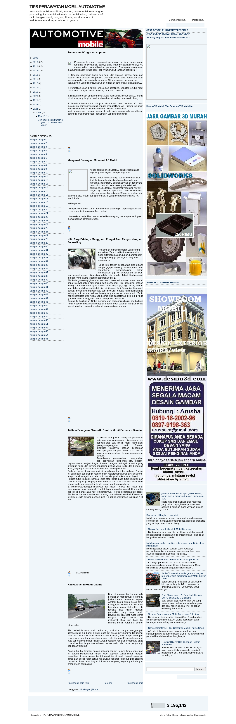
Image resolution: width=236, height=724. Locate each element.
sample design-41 (39, 287)
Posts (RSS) (198, 20)
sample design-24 (39, 224)
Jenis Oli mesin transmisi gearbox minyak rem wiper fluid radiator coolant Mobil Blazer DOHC (184, 576)
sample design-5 (38, 154)
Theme (175, 715)
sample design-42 (39, 290)
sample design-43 (39, 294)
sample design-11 (39, 176)
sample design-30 (39, 246)
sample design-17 (39, 198)
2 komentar (82, 573)
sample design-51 (39, 324)
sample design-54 (39, 335)
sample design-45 (39, 302)
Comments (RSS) (177, 20)
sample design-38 (39, 276)
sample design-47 (39, 309)
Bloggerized (185, 715)
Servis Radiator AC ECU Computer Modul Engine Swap (176, 628)
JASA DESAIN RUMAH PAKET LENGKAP (168, 34)
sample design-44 (39, 298)
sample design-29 (39, 243)
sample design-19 (39, 206)
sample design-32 (39, 254)
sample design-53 (39, 331)
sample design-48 (39, 313)
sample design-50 (39, 320)
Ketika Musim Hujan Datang (85, 584)
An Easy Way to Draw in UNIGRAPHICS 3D (168, 37)
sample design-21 (39, 213)
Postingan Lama (135, 683)
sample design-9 (38, 169)
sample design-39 (39, 279)
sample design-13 (39, 183)
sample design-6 (38, 158)
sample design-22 (39, 217)
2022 (36, 104)
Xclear (168, 715)
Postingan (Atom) (89, 689)
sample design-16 (39, 195)
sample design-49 (39, 316)
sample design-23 (39, 220)
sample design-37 (39, 272)
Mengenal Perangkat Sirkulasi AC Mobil (92, 160)
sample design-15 (39, 191)
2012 (36, 70)
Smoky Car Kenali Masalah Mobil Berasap (169, 529)
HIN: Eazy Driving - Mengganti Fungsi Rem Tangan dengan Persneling (105, 241)
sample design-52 (39, 327)
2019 (36, 92)
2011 (36, 66)
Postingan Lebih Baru (78, 683)
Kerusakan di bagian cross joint (162, 515)
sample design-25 (39, 228)
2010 (36, 62)
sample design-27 (39, 235)
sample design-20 (39, 209)
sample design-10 (39, 172)
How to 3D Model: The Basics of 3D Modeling (169, 106)
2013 (36, 75)
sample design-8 (38, 165)
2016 (36, 83)
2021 (36, 100)
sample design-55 (39, 338)
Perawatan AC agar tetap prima (87, 52)
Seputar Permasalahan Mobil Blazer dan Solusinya (173, 614)
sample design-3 (38, 147)
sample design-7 (38, 161)
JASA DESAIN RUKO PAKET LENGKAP (167, 30)
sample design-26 (39, 231)
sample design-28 (39, 239)
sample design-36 (39, 268)
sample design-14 (39, 187)
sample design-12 (39, 180)
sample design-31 (39, 250)
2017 (36, 87)
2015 (36, 79)
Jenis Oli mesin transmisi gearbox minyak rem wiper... (50, 122)
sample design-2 (38, 143)
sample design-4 (38, 150)
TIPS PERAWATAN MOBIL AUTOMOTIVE (67, 6)
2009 (36, 58)
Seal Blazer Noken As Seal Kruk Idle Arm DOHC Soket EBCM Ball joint (182, 596)
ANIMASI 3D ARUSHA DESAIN (162, 282)
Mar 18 (42, 116)
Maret (39, 112)
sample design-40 (39, 283)
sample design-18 (39, 202)
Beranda (108, 683)
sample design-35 (39, 265)
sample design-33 (39, 257)
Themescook (200, 715)
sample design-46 (39, 305)
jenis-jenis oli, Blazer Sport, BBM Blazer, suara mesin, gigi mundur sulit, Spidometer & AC (183, 496)
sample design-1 (38, 139)
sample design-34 (39, 261)
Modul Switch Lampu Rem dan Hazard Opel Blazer (173, 559)
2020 (36, 96)
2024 (36, 109)
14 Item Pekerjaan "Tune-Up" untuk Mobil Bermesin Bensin (105, 430)
